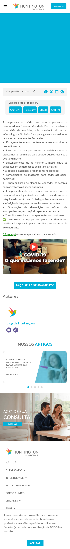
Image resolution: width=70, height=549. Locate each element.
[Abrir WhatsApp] (61, 540)
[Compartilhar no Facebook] (46, 91)
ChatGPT (15, 109)
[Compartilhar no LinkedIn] (56, 91)
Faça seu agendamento (35, 285)
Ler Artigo (11, 374)
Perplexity (30, 109)
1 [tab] (28, 387)
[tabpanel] (35, 367)
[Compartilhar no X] (51, 91)
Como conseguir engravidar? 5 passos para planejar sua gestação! (18, 362)
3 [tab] (35, 387)
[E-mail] (8, 330)
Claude (43, 109)
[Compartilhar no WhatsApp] (62, 91)
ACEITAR (35, 543)
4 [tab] (38, 387)
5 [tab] (42, 387)
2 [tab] (31, 387)
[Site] (15, 330)
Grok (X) (55, 109)
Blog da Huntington (20, 323)
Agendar (59, 6)
